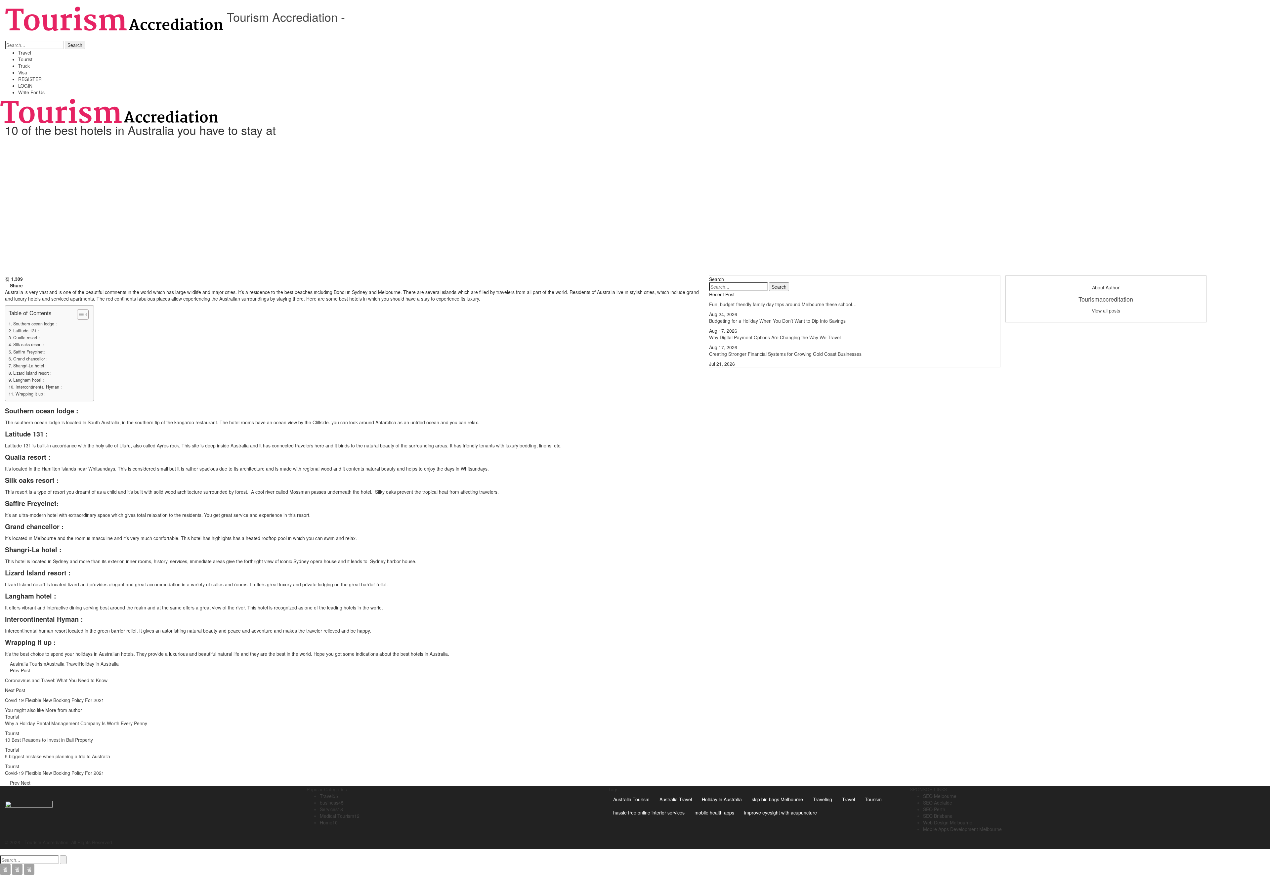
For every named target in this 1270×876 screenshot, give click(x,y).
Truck (24, 66)
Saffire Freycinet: (29, 352)
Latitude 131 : (50, 331)
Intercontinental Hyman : (39, 387)
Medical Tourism (340, 816)
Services (331, 809)
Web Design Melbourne (947, 822)
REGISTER (30, 79)
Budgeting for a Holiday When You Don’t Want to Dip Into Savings (777, 320)
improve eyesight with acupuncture (780, 812)
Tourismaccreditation (1106, 299)
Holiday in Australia (99, 663)
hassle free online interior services (649, 812)
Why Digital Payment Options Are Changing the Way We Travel (775, 337)
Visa (22, 72)
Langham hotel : (28, 380)
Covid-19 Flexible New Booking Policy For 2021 (54, 700)
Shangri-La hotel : (30, 366)
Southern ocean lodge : (35, 324)
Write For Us (31, 92)
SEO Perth (934, 809)
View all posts (1106, 310)
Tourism (873, 799)
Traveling (822, 799)
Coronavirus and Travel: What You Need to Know (56, 680)
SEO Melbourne (939, 796)
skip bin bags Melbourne (777, 799)
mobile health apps (714, 812)
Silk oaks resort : (28, 345)
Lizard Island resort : (32, 373)
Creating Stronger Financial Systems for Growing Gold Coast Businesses (785, 354)
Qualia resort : (26, 338)
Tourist (25, 59)
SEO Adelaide (937, 802)
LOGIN (25, 85)
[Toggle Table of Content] (79, 314)
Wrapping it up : (31, 394)
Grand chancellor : (30, 359)
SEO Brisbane (937, 816)
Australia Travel (62, 663)
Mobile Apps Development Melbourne (962, 829)
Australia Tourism (28, 663)
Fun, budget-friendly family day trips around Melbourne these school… (783, 304)
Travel (24, 52)
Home (329, 822)
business (332, 802)
